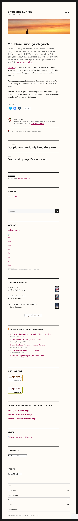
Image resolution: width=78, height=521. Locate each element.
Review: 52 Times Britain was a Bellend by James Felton (30, 334)
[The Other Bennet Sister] (57, 297)
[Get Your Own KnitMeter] (33, 378)
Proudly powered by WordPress (29, 515)
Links (10, 505)
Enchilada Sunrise (20, 11)
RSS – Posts (13, 197)
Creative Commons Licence (23, 178)
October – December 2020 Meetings (21, 419)
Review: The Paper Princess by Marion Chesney (27, 345)
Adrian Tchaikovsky (17, 290)
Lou (12, 131)
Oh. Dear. (11, 67)
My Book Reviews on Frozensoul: (26, 329)
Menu (66, 13)
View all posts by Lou (37, 123)
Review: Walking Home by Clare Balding (25, 350)
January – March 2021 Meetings (20, 415)
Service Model (13, 287)
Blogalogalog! (13, 495)
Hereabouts (12, 509)
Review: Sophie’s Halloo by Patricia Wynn (25, 340)
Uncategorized (36, 131)
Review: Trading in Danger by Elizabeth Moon (27, 356)
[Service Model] (57, 289)
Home (10, 486)
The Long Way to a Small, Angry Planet (22, 304)
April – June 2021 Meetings (18, 411)
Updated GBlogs (14, 230)
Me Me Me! (12, 490)
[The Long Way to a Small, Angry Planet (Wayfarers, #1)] (57, 306)
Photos (10, 500)
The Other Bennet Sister (17, 296)
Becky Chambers (16, 307)
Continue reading (25, 62)
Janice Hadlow (15, 298)
